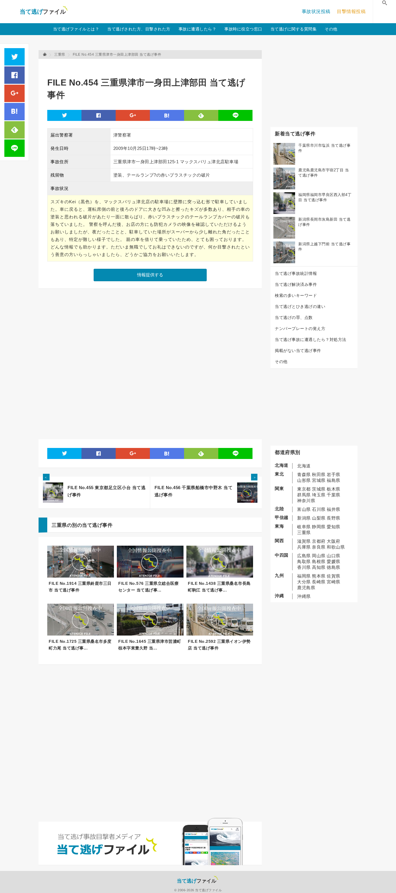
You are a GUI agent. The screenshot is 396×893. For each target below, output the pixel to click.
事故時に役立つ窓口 (243, 29)
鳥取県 (304, 561)
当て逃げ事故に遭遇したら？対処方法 (310, 339)
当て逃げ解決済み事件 (296, 284)
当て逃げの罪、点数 (294, 317)
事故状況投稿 (316, 11)
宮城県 (319, 480)
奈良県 (319, 546)
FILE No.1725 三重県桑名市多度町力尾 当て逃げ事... (80, 644)
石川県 (319, 509)
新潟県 (304, 518)
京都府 (319, 541)
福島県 (333, 480)
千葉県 (333, 494)
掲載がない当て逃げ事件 (298, 350)
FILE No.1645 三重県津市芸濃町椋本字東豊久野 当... (149, 644)
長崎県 (319, 581)
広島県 (304, 555)
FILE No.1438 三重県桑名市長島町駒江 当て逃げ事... (219, 586)
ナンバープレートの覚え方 (300, 328)
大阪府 (333, 541)
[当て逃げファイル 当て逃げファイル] (45, 54)
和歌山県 (336, 546)
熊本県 (319, 575)
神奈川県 (306, 500)
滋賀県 (304, 541)
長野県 (333, 518)
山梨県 (319, 518)
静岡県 (319, 526)
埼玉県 (319, 494)
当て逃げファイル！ (44, 11)
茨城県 (319, 489)
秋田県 (319, 474)
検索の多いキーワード (296, 295)
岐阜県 (304, 526)
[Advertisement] (152, 65)
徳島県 (333, 567)
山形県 (304, 480)
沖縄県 (304, 596)
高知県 (319, 567)
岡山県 (319, 555)
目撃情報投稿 (351, 11)
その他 (331, 29)
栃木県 (333, 489)
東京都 (304, 489)
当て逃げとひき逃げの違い (300, 306)
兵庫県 (304, 546)
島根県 (319, 561)
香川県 (304, 567)
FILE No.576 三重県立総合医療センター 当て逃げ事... (148, 586)
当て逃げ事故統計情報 (296, 273)
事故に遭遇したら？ (198, 29)
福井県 (333, 509)
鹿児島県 (306, 587)
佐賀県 (333, 575)
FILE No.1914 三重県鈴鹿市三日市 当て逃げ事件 (80, 586)
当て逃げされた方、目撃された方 (138, 29)
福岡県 (304, 575)
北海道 (304, 465)
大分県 (304, 581)
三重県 (304, 532)
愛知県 (333, 526)
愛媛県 (333, 561)
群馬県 (304, 494)
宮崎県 (333, 581)
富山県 (304, 509)
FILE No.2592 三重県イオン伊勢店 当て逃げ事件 (219, 644)
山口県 (333, 555)
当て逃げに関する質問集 (293, 29)
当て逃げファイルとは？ (76, 29)
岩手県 (333, 474)
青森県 (304, 474)
